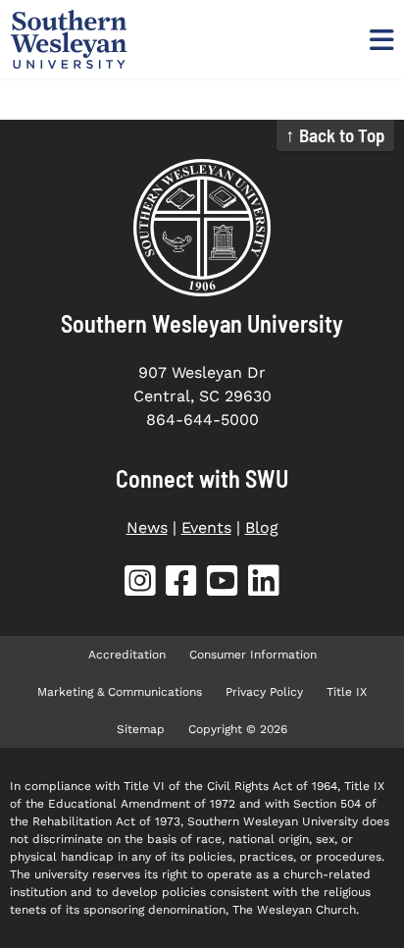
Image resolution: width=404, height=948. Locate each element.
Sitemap (141, 729)
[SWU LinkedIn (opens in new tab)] (263, 584)
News (147, 527)
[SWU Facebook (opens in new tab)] (181, 584)
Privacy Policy (264, 692)
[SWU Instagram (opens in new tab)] (140, 584)
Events (206, 527)
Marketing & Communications (119, 692)
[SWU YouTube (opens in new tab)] (222, 584)
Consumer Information (253, 654)
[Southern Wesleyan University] (202, 227)
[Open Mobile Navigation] (379, 39)
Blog (261, 527)
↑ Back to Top (335, 135)
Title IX (347, 692)
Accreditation (127, 654)
